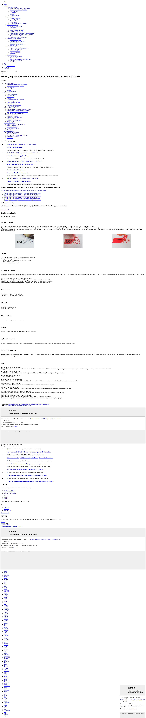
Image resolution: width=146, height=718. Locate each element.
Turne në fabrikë (11, 66)
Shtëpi (5, 4)
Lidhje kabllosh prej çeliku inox (17, 41)
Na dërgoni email (5, 209)
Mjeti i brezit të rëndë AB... (15, 147)
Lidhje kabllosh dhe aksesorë (14, 38)
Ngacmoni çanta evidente (16, 26)
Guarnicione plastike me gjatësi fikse (18, 10)
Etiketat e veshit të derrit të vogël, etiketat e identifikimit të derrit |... (27, 475)
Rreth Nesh (6, 64)
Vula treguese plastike (12, 7)
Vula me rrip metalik (15, 15)
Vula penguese (13, 22)
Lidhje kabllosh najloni (15, 40)
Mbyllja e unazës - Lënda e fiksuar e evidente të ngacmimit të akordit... (29, 452)
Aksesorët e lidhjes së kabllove (17, 44)
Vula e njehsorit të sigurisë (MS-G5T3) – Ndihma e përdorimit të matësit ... (30, 458)
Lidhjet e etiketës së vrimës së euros (18, 37)
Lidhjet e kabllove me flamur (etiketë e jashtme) (21, 34)
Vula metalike (10, 16)
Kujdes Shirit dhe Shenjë (16, 52)
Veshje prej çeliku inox (15, 42)
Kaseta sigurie (13, 27)
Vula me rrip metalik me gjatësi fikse (18, 23)
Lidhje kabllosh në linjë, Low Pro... (18, 156)
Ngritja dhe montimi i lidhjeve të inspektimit (20, 36)
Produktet (6, 5)
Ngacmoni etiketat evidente (16, 30)
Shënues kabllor (13, 45)
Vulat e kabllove (14, 19)
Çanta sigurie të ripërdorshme (17, 29)
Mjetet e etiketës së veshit (16, 60)
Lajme (5, 63)
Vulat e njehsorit (14, 11)
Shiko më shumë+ (5, 513)
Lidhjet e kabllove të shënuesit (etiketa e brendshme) (22, 33)
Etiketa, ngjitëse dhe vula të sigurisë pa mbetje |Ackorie (17, 405)
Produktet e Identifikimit (12, 46)
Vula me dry (13, 12)
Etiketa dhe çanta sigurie (12, 25)
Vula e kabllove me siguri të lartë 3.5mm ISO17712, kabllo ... (26, 469)
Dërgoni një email (5, 524)
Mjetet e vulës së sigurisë (16, 56)
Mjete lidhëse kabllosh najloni (17, 57)
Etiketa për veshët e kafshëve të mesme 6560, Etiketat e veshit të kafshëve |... (30, 481)
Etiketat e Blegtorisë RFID (16, 49)
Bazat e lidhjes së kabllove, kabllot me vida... (21, 164)
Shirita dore (12, 53)
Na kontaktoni (7, 68)
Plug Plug (12, 14)
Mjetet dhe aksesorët (12, 55)
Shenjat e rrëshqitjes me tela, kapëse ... (19, 181)
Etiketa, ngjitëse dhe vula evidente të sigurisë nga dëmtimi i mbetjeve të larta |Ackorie (28, 404)
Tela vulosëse (13, 62)
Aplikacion (6, 67)
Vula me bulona (13, 20)
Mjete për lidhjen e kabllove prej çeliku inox (20, 59)
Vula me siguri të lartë (15, 18)
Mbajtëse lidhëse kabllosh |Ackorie (17, 173)
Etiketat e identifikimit (15, 51)
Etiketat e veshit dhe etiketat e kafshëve (19, 48)
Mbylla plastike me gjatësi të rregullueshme (20, 8)
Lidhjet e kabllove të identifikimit (15, 31)
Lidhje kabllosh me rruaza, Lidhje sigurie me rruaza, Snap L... (26, 464)
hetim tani (3, 522)
